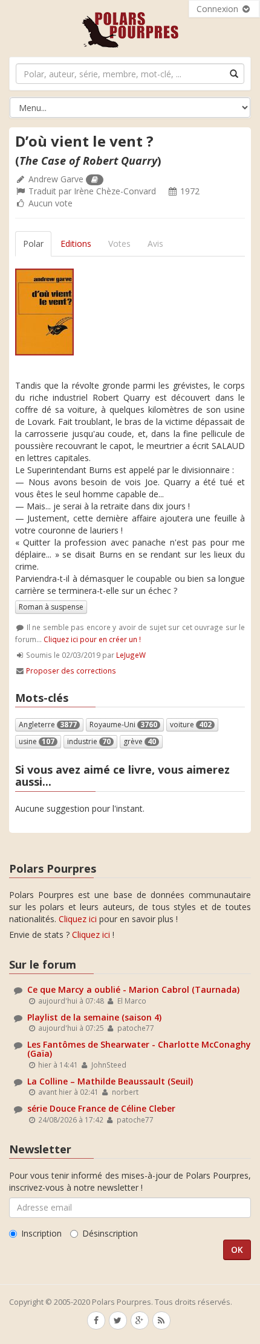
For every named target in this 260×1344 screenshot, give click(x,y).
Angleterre (48, 724)
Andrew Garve (55, 179)
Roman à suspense (51, 607)
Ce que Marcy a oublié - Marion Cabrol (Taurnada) (133, 989)
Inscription (41, 1233)
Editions (75, 243)
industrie (89, 741)
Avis (155, 243)
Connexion (219, 8)
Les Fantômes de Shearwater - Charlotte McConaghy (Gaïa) (139, 1049)
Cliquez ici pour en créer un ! (92, 639)
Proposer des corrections (71, 670)
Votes (119, 243)
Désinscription (110, 1233)
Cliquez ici (78, 919)
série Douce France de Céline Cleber (101, 1108)
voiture (191, 724)
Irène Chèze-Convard (115, 191)
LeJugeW (131, 655)
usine (36, 741)
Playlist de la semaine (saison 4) (94, 1017)
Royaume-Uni (123, 724)
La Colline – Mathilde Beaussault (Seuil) (110, 1081)
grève (139, 741)
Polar (33, 243)
